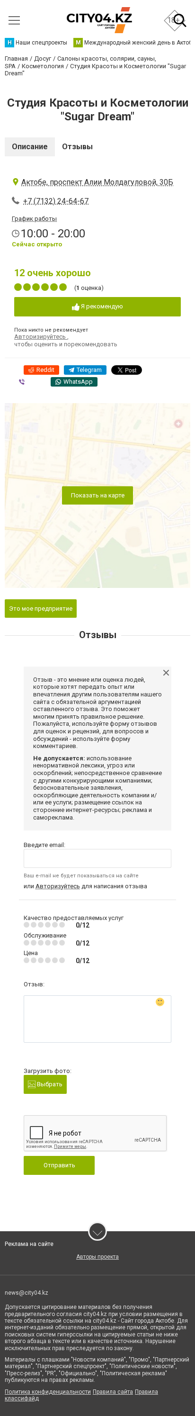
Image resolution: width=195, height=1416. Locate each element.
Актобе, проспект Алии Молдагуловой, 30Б (97, 182)
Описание (30, 146)
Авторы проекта (97, 1257)
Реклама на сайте (29, 1244)
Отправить (59, 1165)
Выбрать (48, 1084)
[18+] (99, 20)
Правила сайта (113, 1392)
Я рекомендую (101, 306)
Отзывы (77, 146)
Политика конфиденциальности (48, 1392)
